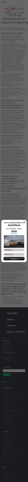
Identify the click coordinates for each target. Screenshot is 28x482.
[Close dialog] (24, 222)
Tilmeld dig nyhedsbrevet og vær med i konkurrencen (14, 258)
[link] (14, 241)
